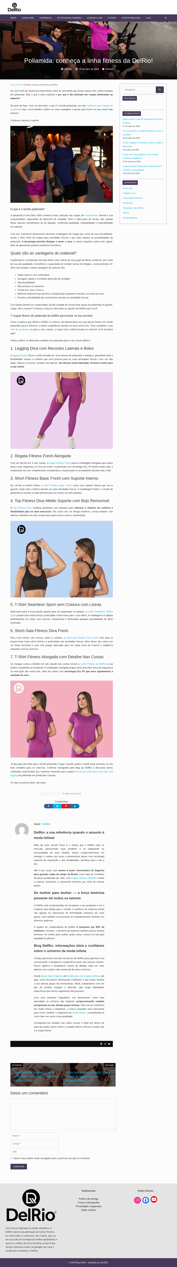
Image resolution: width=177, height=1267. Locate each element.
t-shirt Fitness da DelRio (93, 664)
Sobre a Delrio (88, 1210)
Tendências (45, 18)
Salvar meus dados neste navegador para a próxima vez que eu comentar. (51, 1158)
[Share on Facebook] (48, 806)
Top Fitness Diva (22, 508)
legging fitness (20, 355)
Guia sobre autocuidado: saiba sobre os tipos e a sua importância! (88, 1076)
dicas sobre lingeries (52, 976)
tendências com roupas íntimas (83, 976)
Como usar (28, 18)
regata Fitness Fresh (60, 463)
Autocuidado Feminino (69, 18)
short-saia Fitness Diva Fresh (82, 637)
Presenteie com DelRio (133, 208)
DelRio (67, 69)
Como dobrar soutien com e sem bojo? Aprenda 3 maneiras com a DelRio (35, 1076)
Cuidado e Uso (94, 18)
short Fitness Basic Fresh (58, 485)
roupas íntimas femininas (84, 878)
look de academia (19, 329)
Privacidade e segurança (88, 1206)
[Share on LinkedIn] (75, 806)
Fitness (112, 18)
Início (13, 18)
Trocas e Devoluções (88, 1202)
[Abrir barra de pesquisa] (165, 17)
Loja (148, 18)
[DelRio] (14, 7)
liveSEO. (104, 1262)
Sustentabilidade (131, 18)
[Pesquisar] (160, 89)
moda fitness (91, 215)
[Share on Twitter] (57, 806)
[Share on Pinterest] (66, 806)
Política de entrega (88, 1199)
